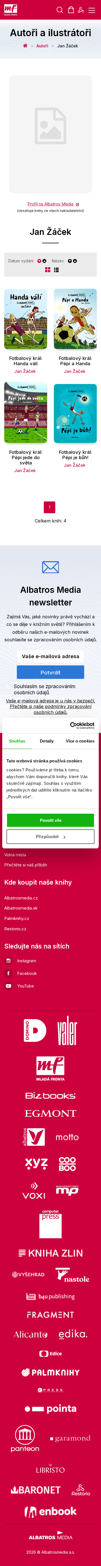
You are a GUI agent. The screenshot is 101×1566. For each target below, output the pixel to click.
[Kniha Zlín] (50, 1253)
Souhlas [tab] (17, 741)
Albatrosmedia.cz (21, 898)
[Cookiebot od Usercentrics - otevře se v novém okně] (71, 725)
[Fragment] (51, 1315)
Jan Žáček (25, 371)
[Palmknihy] (50, 1372)
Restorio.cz (15, 928)
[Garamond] (70, 1438)
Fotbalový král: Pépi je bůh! (75, 455)
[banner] (11, 9)
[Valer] (67, 1030)
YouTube (25, 986)
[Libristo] (50, 1468)
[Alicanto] (30, 1334)
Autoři (42, 45)
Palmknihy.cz (16, 918)
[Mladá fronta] (50, 1068)
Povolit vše (50, 820)
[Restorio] (81, 1490)
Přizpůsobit (47, 836)
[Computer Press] (50, 1224)
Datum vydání (20, 261)
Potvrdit (50, 672)
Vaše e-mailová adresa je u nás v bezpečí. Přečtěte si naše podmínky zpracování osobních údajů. (50, 706)
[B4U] (51, 1296)
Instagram (26, 960)
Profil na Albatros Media (50, 204)
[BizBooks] (50, 1095)
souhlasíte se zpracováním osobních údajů (50, 639)
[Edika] (73, 1334)
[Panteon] (25, 1438)
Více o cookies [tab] (80, 741)
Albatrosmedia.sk (21, 908)
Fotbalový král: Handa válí (25, 361)
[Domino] (35, 1030)
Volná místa (15, 854)
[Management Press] (67, 1190)
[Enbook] (50, 1512)
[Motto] (67, 1137)
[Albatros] (33, 1137)
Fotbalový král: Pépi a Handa (75, 361)
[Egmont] (50, 1113)
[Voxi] (33, 1190)
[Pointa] (50, 1408)
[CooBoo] (67, 1164)
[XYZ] (36, 1164)
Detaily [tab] (47, 741)
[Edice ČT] (50, 1354)
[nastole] (72, 1274)
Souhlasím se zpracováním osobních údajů (44, 689)
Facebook (27, 973)
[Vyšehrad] (28, 1274)
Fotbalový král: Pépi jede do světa (25, 457)
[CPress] (50, 1390)
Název (58, 261)
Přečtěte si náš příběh (25, 865)
